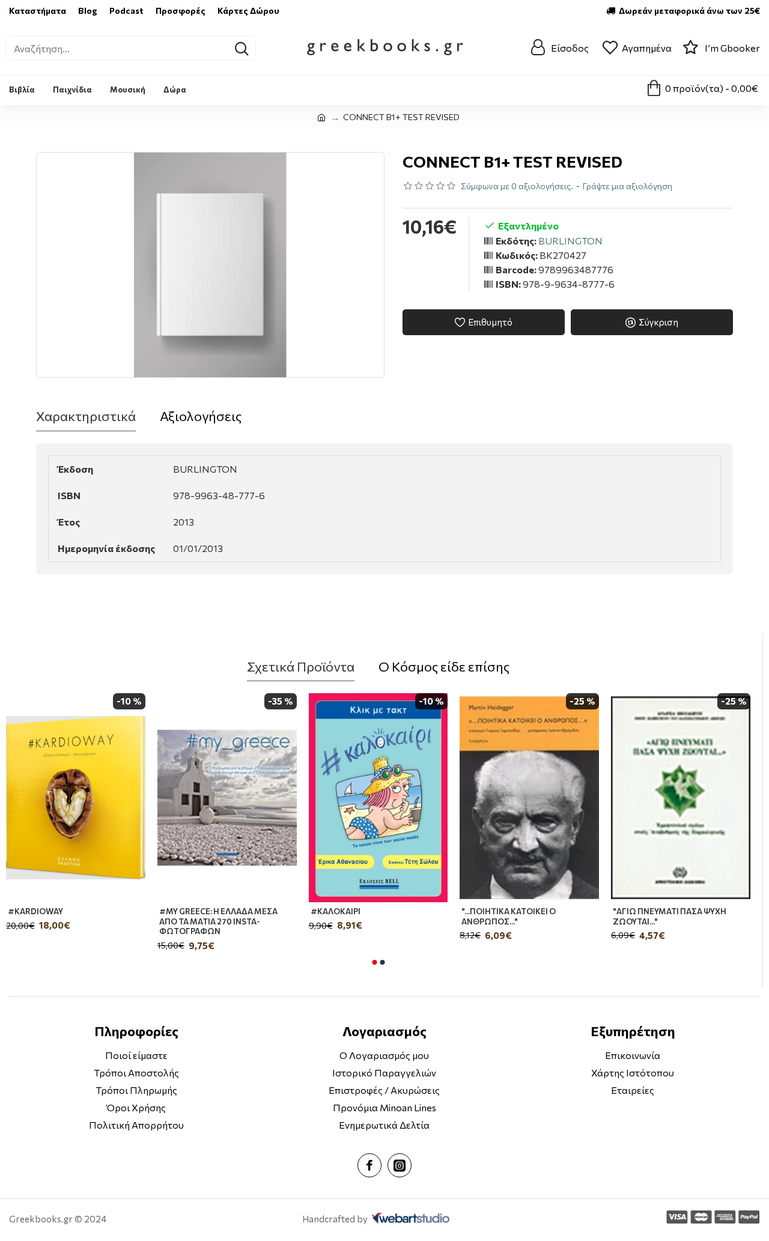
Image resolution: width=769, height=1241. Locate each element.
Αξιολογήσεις (201, 416)
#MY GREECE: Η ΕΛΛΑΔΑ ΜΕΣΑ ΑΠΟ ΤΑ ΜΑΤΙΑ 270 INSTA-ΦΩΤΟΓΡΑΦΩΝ (218, 921)
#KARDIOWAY (35, 911)
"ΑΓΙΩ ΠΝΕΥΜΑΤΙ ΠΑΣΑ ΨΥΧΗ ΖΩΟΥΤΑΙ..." (669, 916)
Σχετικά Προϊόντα (300, 666)
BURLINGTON (570, 240)
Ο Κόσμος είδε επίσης (443, 666)
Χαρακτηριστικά (86, 416)
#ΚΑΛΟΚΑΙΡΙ (335, 911)
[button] (374, 962)
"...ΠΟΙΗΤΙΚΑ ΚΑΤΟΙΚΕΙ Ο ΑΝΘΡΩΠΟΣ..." (508, 916)
